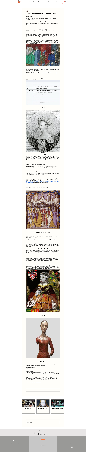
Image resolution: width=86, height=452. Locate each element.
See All (63, 397)
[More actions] (59, 11)
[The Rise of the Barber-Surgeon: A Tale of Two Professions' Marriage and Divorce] (28, 403)
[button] (64, 1)
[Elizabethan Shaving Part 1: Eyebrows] (43, 403)
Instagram (71, 446)
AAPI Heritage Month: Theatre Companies (57, 409)
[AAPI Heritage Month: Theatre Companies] (57, 403)
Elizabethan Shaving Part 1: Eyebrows (42, 409)
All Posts (23, 4)
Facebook (71, 444)
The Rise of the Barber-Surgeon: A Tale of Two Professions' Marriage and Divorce (27, 409)
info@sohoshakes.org (43, 445)
